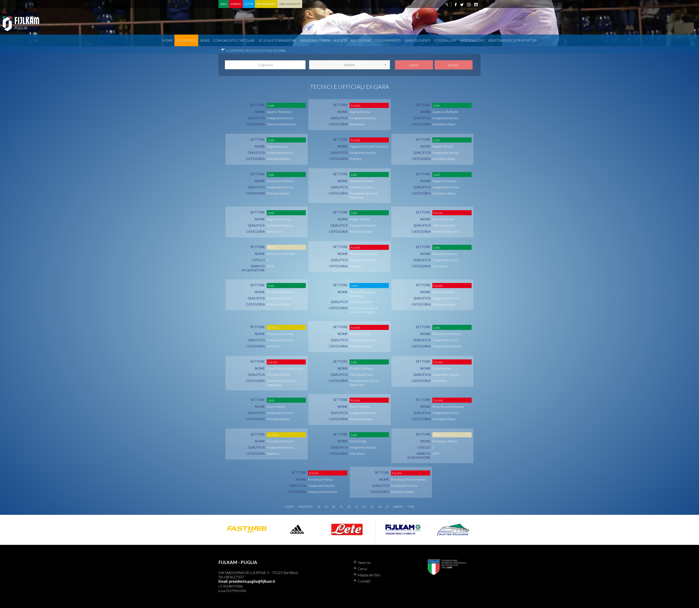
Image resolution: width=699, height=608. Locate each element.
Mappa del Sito (369, 575)
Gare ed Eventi (417, 40)
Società (340, 40)
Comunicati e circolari (234, 40)
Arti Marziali (266, 3)
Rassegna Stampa (315, 40)
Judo (223, 3)
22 (349, 506)
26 (379, 506)
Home (167, 40)
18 (318, 506)
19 (326, 506)
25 (372, 506)
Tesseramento (388, 40)
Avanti (398, 506)
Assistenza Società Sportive (512, 40)
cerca (413, 64)
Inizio (289, 506)
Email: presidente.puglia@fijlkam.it (246, 581)
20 (333, 506)
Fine (411, 506)
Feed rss (364, 562)
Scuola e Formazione (277, 40)
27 (387, 506)
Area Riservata (289, 3)
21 (341, 506)
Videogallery (472, 40)
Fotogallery (445, 40)
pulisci (453, 64)
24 (364, 506)
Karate (236, 3)
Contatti (364, 581)
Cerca (362, 569)
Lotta (249, 3)
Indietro (305, 506)
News (205, 40)
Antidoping (361, 40)
